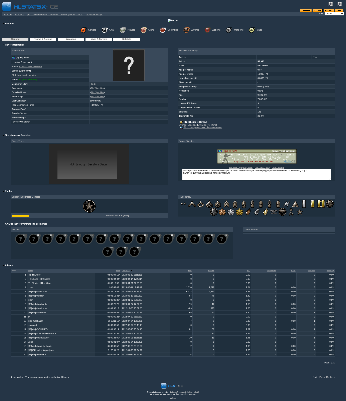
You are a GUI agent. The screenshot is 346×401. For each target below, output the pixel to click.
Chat (111, 30)
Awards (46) (204, 125)
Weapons (238, 30)
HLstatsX (19, 14)
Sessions (192, 125)
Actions (216, 30)
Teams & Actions (43, 39)
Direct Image (278, 167)
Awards (195, 30)
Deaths (211, 271)
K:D (248, 271)
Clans (151, 30)
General (15, 39)
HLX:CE (8, 14)
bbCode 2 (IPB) (262, 167)
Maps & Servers (99, 39)
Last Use (126, 271)
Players (131, 30)
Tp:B (93, 84)
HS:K (293, 271)
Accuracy (330, 271)
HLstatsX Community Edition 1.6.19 (184, 392)
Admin (173, 398)
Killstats (126, 39)
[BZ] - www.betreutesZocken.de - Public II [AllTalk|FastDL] (55, 14)
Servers (92, 30)
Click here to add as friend (24, 75)
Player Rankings (94, 14)
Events (182, 125)
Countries (173, 30)
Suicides (311, 271)
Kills (190, 271)
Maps (259, 30)
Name (30, 271)
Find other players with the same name (202, 127)
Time (118, 271)
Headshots (271, 271)
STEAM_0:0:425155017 (30, 66)
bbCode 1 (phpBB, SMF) (241, 167)
